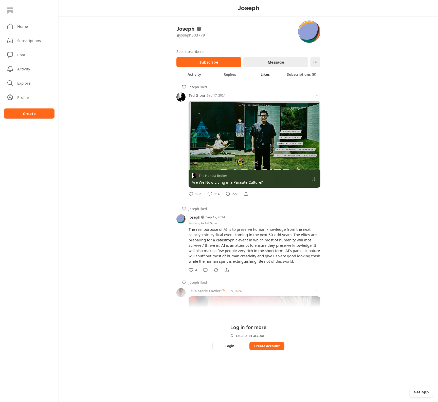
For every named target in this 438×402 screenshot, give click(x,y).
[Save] (313, 179)
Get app (421, 391)
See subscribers (190, 51)
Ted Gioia (197, 95)
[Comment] (205, 270)
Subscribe (208, 62)
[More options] (318, 95)
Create (29, 113)
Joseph (194, 87)
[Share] (246, 194)
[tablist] (248, 74)
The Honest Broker (213, 175)
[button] (29, 26)
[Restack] (216, 270)
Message (276, 62)
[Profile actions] (315, 62)
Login (229, 346)
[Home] (10, 10)
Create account (267, 346)
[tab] (194, 74)
